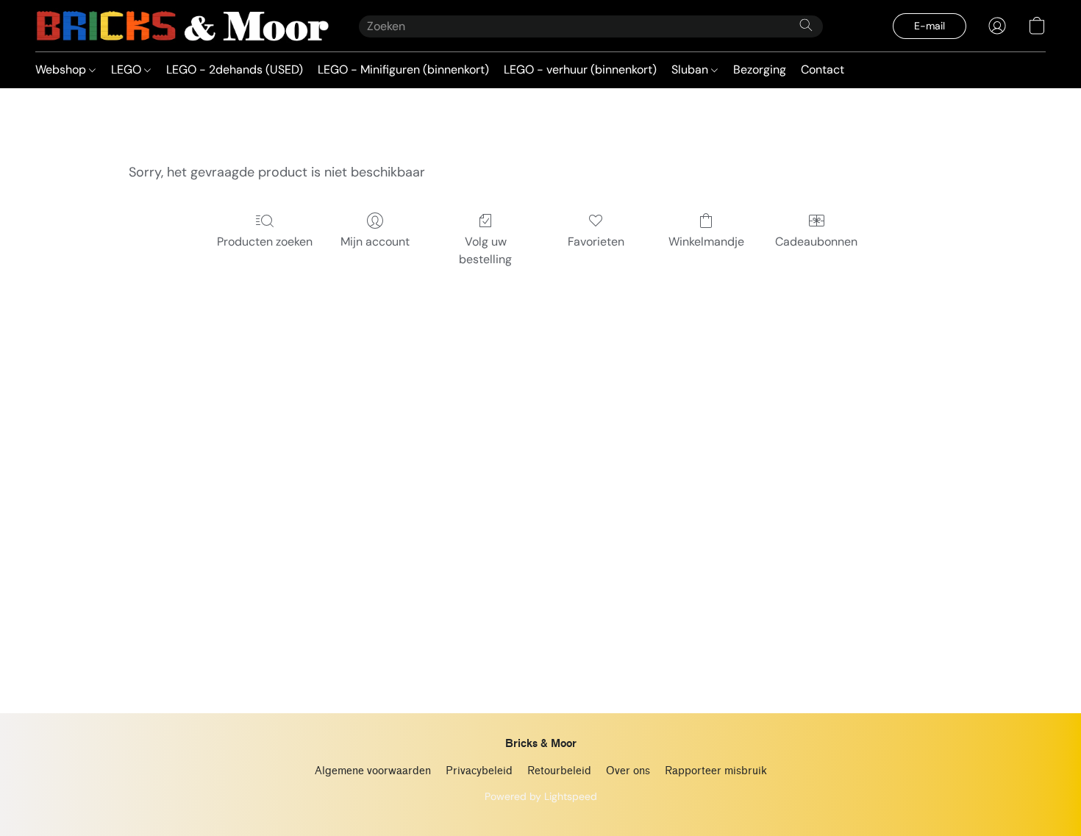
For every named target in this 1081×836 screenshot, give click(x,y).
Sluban (691, 69)
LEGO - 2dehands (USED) (234, 69)
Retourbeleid (559, 771)
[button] (182, 25)
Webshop (62, 69)
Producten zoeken (265, 241)
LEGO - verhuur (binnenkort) (580, 69)
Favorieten (596, 241)
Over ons (628, 771)
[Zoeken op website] (806, 25)
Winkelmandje (706, 241)
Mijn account (375, 241)
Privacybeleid (479, 771)
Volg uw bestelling (485, 250)
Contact (822, 69)
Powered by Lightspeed (541, 796)
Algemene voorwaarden (373, 771)
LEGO (127, 69)
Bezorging (759, 69)
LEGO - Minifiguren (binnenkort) (403, 69)
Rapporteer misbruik (716, 771)
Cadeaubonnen (816, 241)
